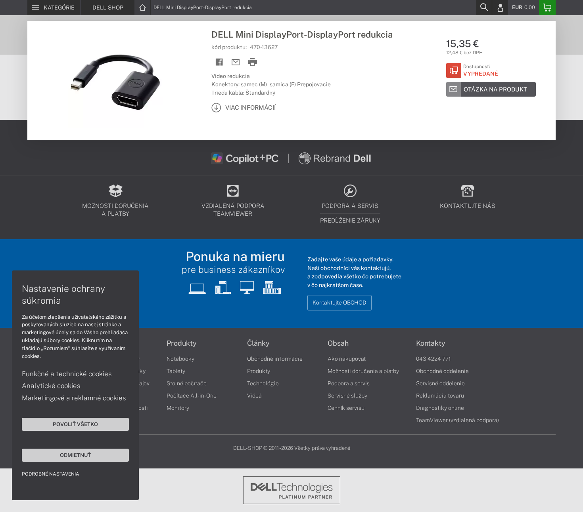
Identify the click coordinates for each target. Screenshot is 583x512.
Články (258, 343)
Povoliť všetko (75, 424)
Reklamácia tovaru (440, 395)
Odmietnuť (75, 455)
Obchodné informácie (275, 359)
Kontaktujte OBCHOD (339, 302)
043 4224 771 (433, 359)
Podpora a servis (349, 383)
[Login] (500, 7)
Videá (254, 395)
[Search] (484, 7)
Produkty (182, 343)
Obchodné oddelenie (442, 371)
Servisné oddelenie (440, 383)
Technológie (263, 383)
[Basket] (547, 7)
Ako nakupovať (347, 359)
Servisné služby (347, 395)
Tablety (176, 371)
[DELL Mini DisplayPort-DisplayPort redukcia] (115, 80)
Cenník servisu (346, 408)
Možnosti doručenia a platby (363, 371)
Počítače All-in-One (192, 395)
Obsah (338, 343)
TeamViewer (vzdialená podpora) (457, 420)
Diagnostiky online (440, 408)
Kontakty (430, 343)
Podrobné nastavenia (50, 474)
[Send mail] (236, 62)
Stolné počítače (187, 383)
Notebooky (180, 359)
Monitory (178, 408)
